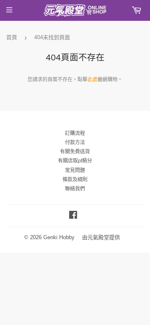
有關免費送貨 (75, 152)
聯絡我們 (75, 189)
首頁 (11, 37)
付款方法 (75, 142)
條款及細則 (75, 179)
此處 (93, 79)
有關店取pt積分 (75, 161)
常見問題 (75, 170)
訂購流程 (75, 133)
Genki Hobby (59, 237)
